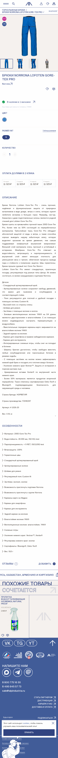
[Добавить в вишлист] (47, 89)
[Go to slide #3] (33, 64)
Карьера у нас (45, 704)
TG (20, 643)
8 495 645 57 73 (11, 686)
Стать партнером (43, 697)
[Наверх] (52, 643)
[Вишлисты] (47, 3)
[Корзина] (54, 3)
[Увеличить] (15, 154)
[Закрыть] (53, 723)
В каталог (53, 11)
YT (32, 643)
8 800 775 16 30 (11, 682)
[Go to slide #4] (46, 64)
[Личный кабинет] (41, 3)
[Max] (6, 672)
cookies (26, 723)
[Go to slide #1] (6, 64)
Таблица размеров (49, 130)
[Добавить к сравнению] (54, 89)
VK (7, 643)
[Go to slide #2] (19, 64)
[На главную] (29, 3)
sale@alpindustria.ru (13, 691)
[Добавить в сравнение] (7, 635)
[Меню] (6, 3)
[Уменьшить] (4, 154)
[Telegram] (17, 672)
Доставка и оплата (42, 707)
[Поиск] (13, 3)
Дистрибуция (44, 701)
